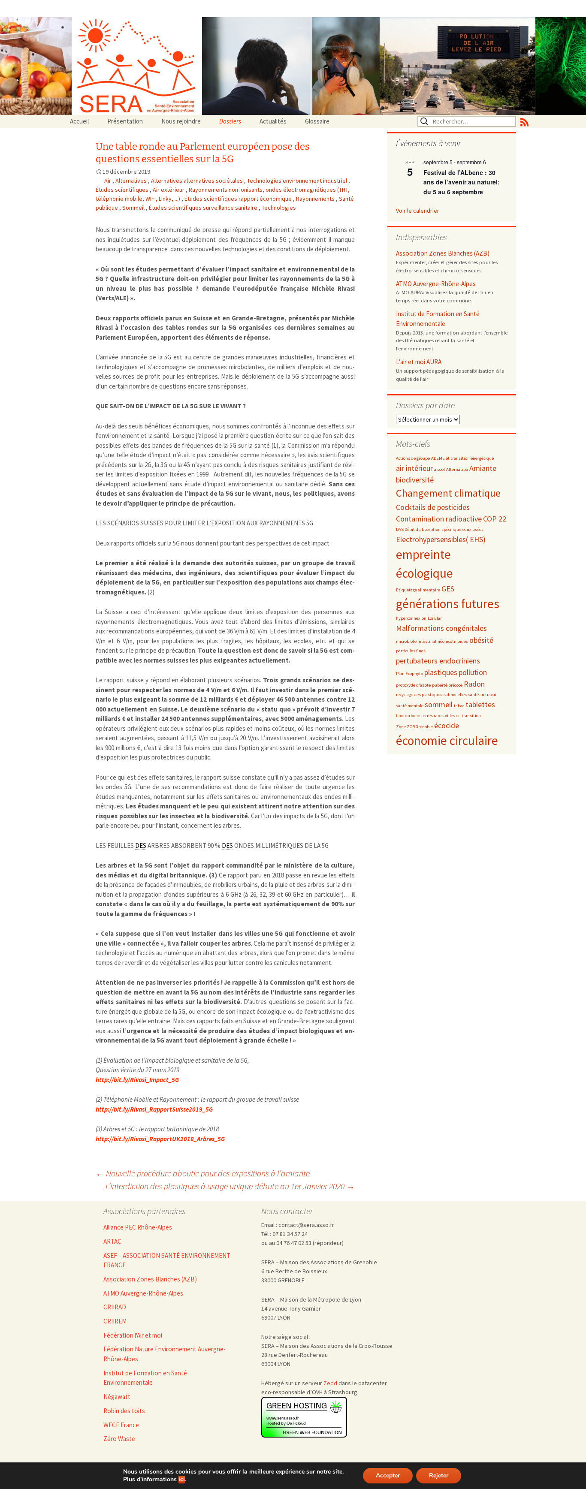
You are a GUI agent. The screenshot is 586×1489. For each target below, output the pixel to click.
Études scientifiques (123, 189)
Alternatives (131, 180)
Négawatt (116, 1397)
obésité (481, 640)
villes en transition (463, 715)
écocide (446, 725)
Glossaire (317, 121)
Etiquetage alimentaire (418, 590)
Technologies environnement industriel (297, 180)
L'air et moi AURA (418, 362)
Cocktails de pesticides (433, 507)
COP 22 (494, 519)
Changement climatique (448, 493)
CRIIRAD (114, 1307)
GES (447, 589)
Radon (474, 684)
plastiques (440, 672)
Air (108, 180)
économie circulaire (447, 740)
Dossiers (230, 121)
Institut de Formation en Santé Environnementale (438, 319)
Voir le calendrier (417, 210)
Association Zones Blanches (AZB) (442, 253)
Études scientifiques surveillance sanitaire (204, 207)
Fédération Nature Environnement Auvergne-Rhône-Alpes (164, 1354)
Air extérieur (169, 189)
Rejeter (438, 1475)
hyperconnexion (411, 618)
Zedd (330, 1383)
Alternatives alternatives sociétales (197, 180)
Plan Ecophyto (409, 673)
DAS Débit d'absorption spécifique (428, 529)
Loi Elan (435, 618)
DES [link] (140, 845)
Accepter (388, 1475)
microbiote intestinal (416, 641)
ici (181, 1479)
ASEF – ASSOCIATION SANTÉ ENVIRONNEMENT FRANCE (166, 1260)
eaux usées (472, 529)
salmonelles (455, 694)
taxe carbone (408, 715)
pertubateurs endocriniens (438, 661)
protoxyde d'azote (413, 685)
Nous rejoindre (181, 121)
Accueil (79, 121)
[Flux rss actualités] (524, 121)
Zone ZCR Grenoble (414, 726)
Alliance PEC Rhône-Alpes (137, 1227)
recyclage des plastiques (419, 694)
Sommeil (134, 207)
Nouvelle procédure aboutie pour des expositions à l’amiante (203, 1173)
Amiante (482, 468)
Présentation (125, 121)
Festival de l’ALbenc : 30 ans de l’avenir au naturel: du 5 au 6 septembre (461, 182)
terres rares (432, 715)
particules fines (411, 651)
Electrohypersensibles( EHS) (441, 539)
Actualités (273, 121)
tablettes (480, 704)
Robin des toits (124, 1411)
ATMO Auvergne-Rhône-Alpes (436, 284)
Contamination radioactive (439, 519)
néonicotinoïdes (453, 641)
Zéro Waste (119, 1439)
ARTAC (112, 1241)
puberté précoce (447, 685)
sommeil (439, 704)
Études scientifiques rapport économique (238, 198)
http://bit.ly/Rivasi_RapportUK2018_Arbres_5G (160, 1139)
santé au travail (483, 694)
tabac (459, 705)
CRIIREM (115, 1321)
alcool (439, 469)
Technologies (279, 207)
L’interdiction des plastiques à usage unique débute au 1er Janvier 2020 (230, 1186)
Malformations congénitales (441, 628)
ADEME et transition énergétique (462, 458)
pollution (473, 672)
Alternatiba (457, 469)
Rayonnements (316, 198)
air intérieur (414, 468)
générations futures (447, 604)
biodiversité (415, 480)
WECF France (121, 1425)
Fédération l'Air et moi (132, 1335)
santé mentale (409, 705)
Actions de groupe (413, 458)
